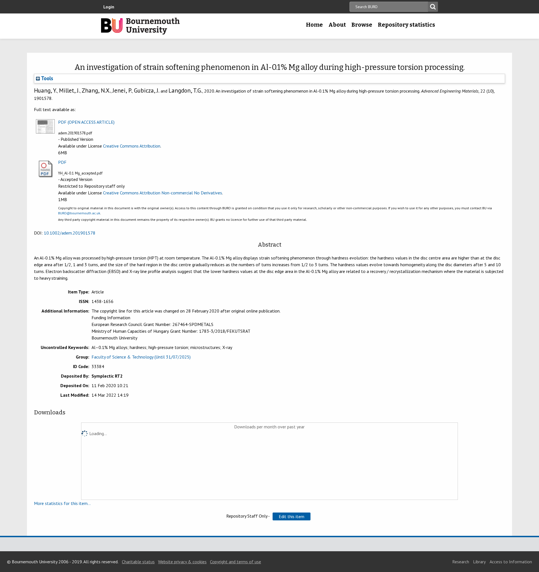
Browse (361, 24)
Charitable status (138, 561)
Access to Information (511, 561)
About (337, 24)
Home (314, 24)
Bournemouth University (140, 26)
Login (108, 7)
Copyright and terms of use (235, 561)
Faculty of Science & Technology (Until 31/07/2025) (141, 357)
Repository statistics (406, 24)
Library (479, 561)
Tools (46, 78)
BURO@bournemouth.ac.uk (79, 213)
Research (460, 561)
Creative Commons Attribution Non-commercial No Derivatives (162, 193)
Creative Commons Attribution (131, 146)
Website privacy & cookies (182, 561)
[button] (291, 516)
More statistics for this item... (62, 503)
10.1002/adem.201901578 (69, 233)
